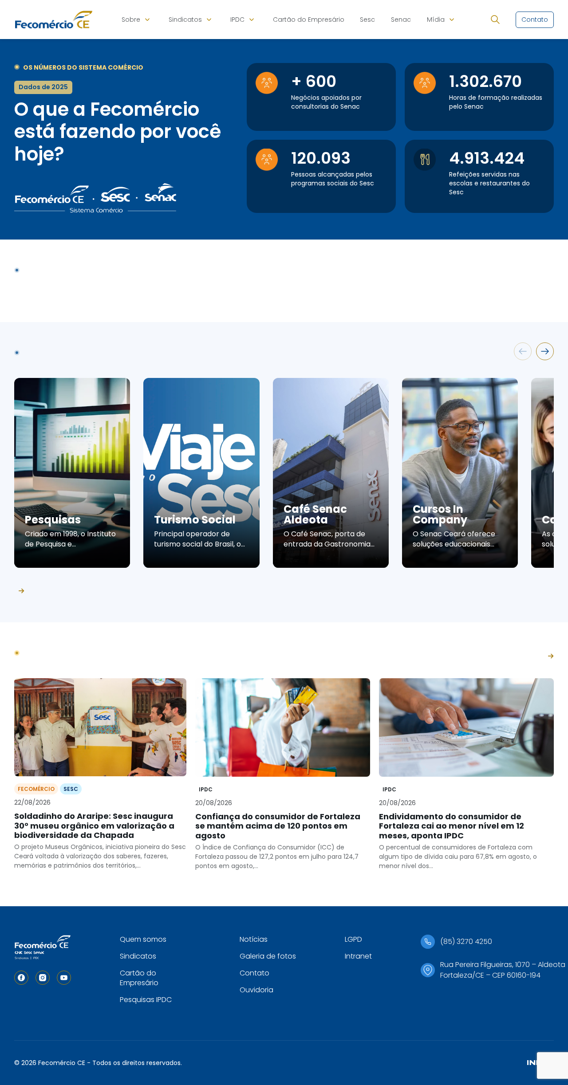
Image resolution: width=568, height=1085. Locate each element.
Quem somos (143, 939)
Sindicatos (185, 19)
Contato (254, 973)
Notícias (254, 939)
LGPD (353, 939)
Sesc (367, 19)
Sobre (131, 19)
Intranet (358, 956)
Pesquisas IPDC (146, 1000)
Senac (401, 19)
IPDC (237, 19)
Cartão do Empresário (308, 19)
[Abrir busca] (495, 19)
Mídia (436, 19)
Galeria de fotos (268, 956)
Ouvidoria (256, 990)
